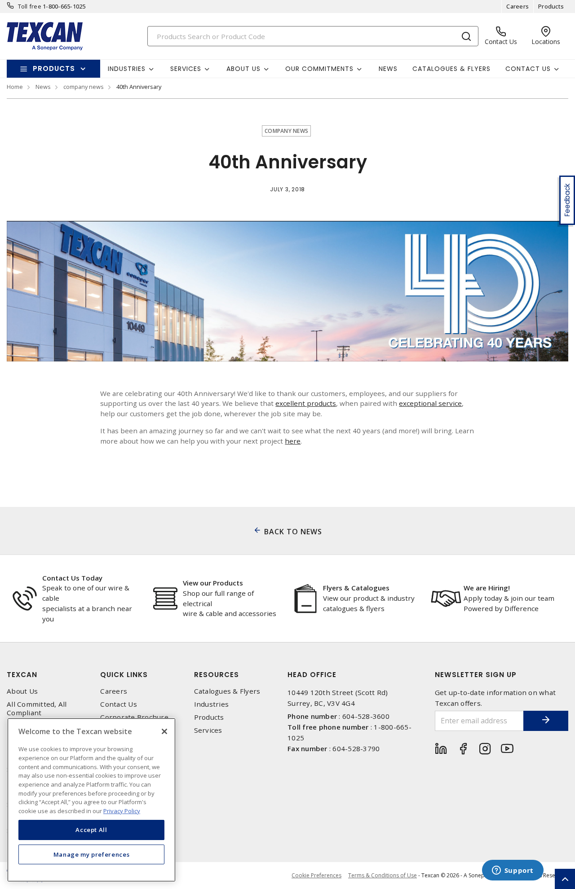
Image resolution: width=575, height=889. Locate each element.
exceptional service (430, 403)
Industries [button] (127, 68)
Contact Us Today (72, 577)
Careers (517, 6)
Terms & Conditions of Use (382, 875)
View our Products (213, 582)
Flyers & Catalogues (356, 587)
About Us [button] (243, 68)
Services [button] (185, 68)
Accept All (91, 830)
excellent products (305, 403)
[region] (91, 800)
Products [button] (54, 68)
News (388, 68)
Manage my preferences (91, 854)
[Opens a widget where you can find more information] (513, 871)
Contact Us (118, 704)
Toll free (29, 6)
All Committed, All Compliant (37, 708)
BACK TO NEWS (293, 532)
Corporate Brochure (134, 717)
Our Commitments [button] (319, 68)
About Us (22, 691)
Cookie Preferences (316, 875)
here (293, 440)
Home (15, 87)
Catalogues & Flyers (451, 68)
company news (83, 87)
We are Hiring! (487, 587)
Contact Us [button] (528, 68)
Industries (211, 704)
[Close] (164, 731)
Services (208, 730)
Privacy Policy (121, 810)
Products (551, 6)
